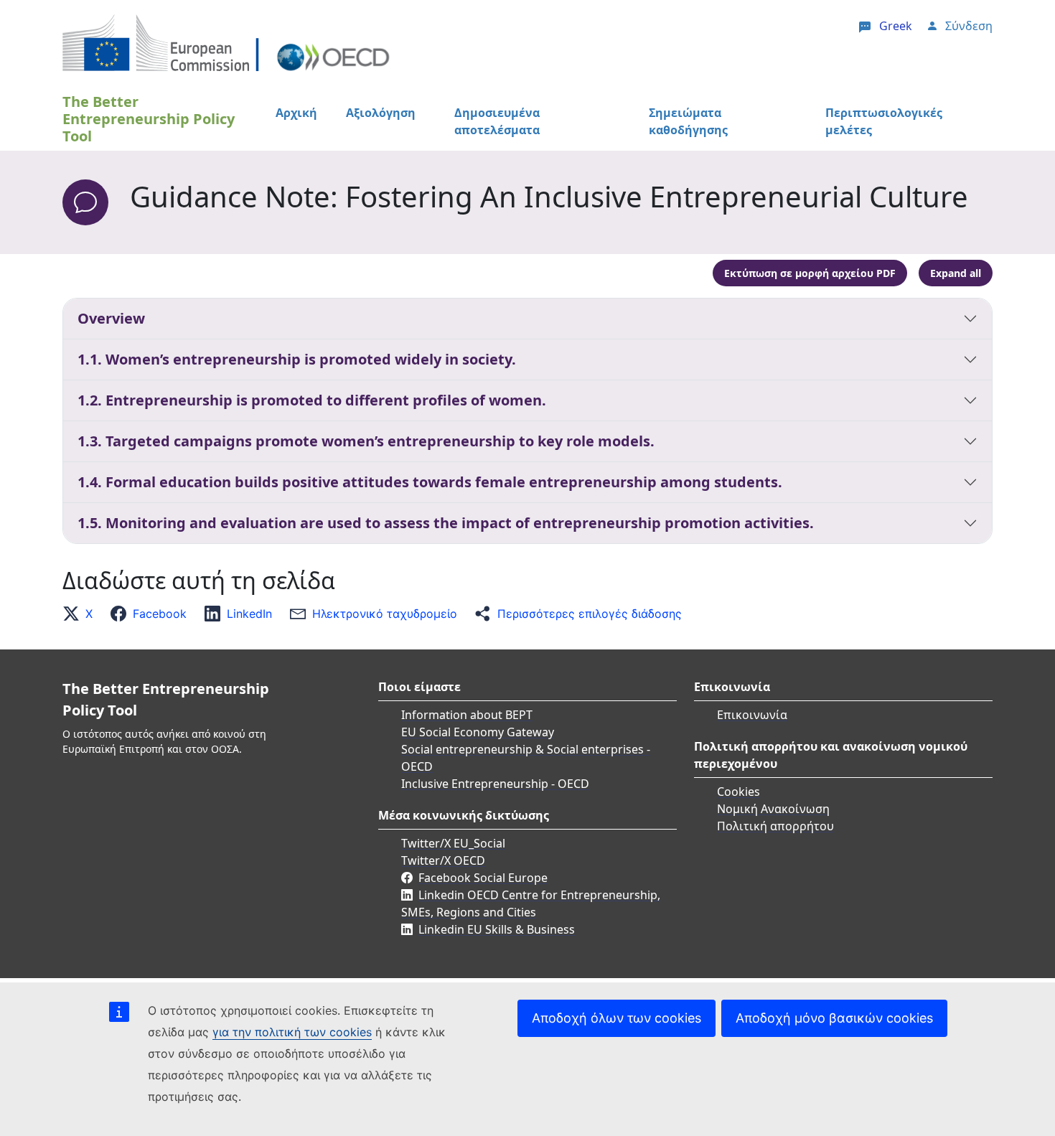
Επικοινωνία (752, 715)
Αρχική (296, 113)
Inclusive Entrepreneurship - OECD (495, 784)
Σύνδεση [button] (969, 26)
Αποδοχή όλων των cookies (616, 1017)
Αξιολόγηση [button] (381, 113)
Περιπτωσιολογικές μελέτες (883, 121)
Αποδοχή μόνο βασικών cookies (834, 1017)
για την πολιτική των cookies (292, 1032)
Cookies (738, 791)
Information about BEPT (467, 715)
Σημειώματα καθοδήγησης (688, 121)
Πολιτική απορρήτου (775, 826)
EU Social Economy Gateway (477, 732)
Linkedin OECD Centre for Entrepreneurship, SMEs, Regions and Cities (530, 903)
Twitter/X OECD (443, 860)
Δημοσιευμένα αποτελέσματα (497, 121)
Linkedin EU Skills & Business (496, 929)
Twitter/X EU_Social (453, 843)
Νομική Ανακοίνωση (773, 809)
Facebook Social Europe (483, 878)
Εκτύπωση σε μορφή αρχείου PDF (810, 273)
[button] (81, 613)
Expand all (955, 273)
